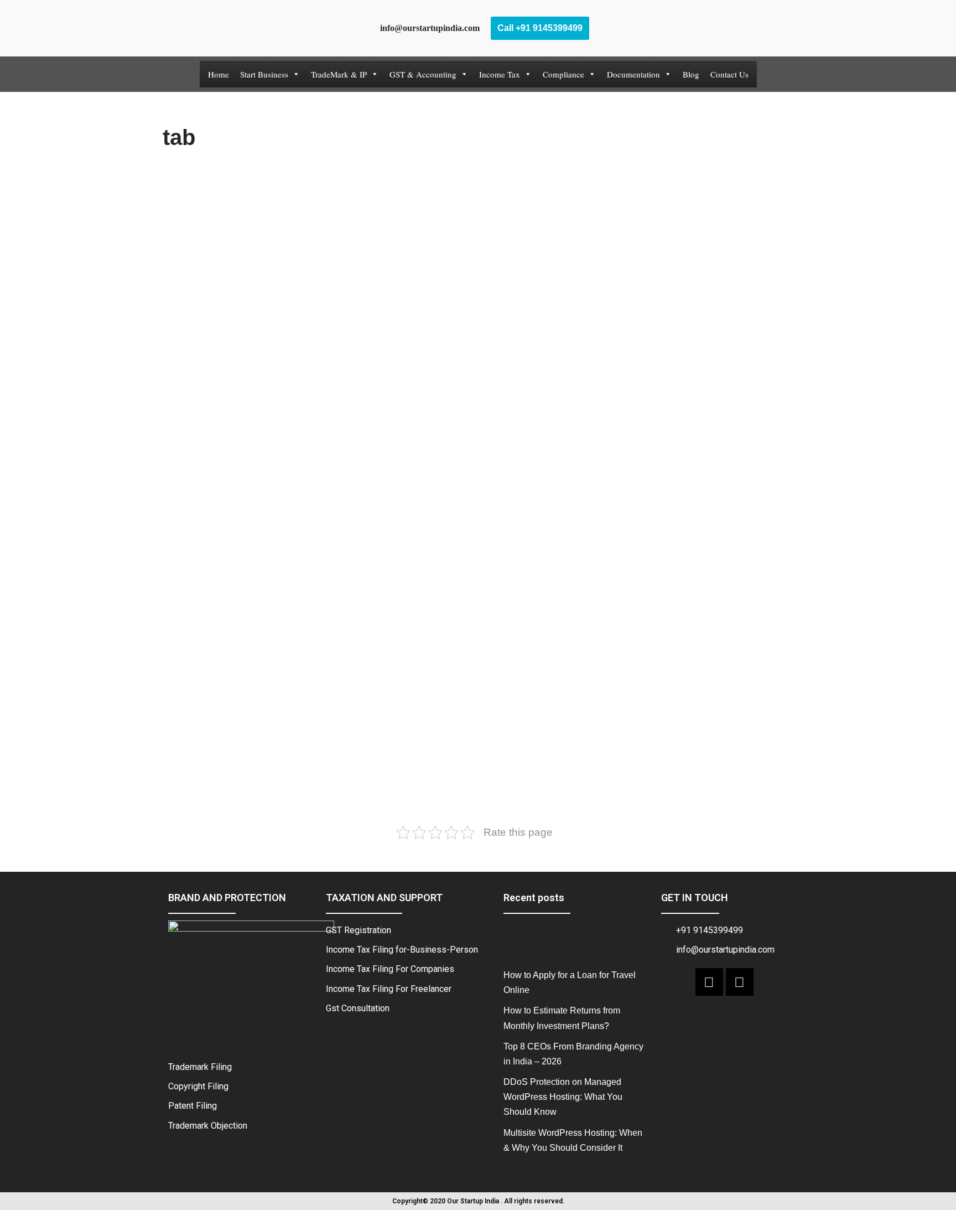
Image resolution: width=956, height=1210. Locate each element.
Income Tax (499, 74)
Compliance (563, 74)
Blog (691, 74)
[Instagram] (740, 982)
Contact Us (729, 74)
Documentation (633, 74)
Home (218, 74)
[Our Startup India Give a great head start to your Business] (218, 28)
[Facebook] (709, 982)
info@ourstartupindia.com (426, 28)
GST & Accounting (422, 74)
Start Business (264, 74)
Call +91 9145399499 (540, 28)
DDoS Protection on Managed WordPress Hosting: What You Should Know (562, 1096)
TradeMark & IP (339, 74)
